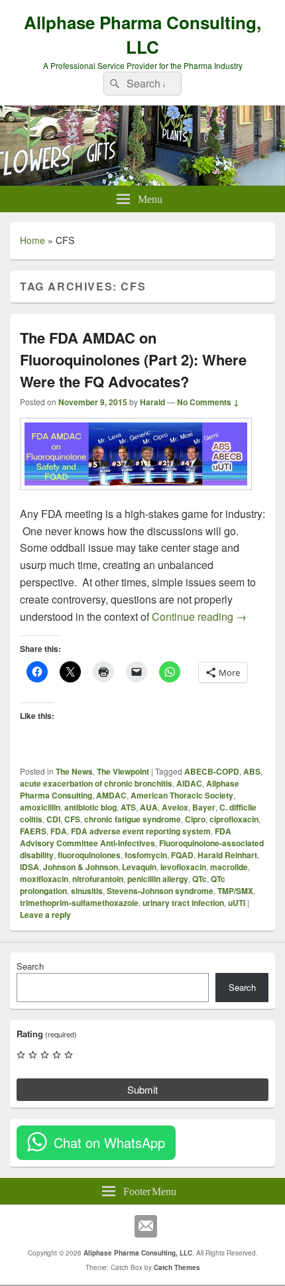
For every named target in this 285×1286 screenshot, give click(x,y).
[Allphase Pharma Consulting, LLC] (142, 181)
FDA (58, 831)
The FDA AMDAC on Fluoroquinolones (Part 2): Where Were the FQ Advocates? (133, 359)
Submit (142, 1089)
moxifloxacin (44, 879)
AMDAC (111, 795)
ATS (128, 807)
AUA (149, 807)
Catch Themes (177, 1267)
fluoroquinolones (89, 855)
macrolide (229, 867)
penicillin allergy (157, 879)
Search (30, 966)
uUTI (236, 903)
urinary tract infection (183, 903)
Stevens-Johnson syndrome (160, 891)
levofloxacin (183, 867)
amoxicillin (40, 807)
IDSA (29, 867)
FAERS (33, 831)
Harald (152, 402)
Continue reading (199, 616)
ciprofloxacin (233, 819)
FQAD (182, 855)
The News (74, 771)
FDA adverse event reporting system (141, 831)
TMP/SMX (235, 891)
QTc (199, 879)
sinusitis (87, 891)
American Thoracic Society (182, 795)
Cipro (195, 819)
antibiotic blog (90, 807)
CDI (53, 819)
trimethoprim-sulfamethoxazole (79, 903)
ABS (251, 771)
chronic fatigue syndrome (132, 819)
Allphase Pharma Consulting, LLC (142, 34)
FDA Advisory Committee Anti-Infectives (125, 837)
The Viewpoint (123, 771)
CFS (72, 819)
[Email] (146, 1226)
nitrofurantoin (97, 879)
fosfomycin (146, 855)
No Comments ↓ (208, 402)
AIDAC (189, 783)
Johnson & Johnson (80, 867)
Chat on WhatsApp (109, 1142)
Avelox (175, 807)
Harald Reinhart (227, 855)
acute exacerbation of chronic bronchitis (96, 783)
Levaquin (139, 867)
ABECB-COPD (211, 771)
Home (32, 240)
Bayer (203, 807)
